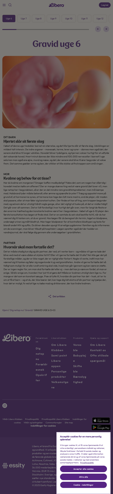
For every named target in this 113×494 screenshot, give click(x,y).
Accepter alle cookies (83, 469)
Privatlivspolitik (87, 462)
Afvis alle (83, 477)
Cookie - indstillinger (83, 485)
